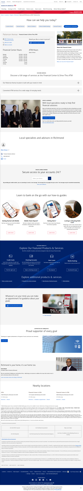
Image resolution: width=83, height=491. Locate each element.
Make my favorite (8, 44)
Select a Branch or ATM (76, 12)
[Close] (80, 487)
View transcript (47, 315)
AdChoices (64, 471)
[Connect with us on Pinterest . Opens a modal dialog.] (43, 480)
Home (2, 15)
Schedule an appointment (36, 43)
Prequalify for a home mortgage (29, 281)
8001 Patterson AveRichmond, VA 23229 (9, 39)
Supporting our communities (71, 26)
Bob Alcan (4, 150)
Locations (7, 15)
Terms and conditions (41, 184)
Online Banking (66, 281)
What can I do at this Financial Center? (65, 61)
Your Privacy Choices (74, 471)
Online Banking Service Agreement (9, 439)
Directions (3, 399)
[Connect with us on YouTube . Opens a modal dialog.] (50, 480)
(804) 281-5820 (8, 42)
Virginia (11, 15)
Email (5, 158)
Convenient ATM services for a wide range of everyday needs (41, 90)
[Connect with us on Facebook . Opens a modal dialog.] (32, 480)
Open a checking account (31, 270)
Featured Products (57, 26)
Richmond (16, 15)
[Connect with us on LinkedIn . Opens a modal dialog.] (40, 480)
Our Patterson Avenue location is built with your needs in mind (41, 83)
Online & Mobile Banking (44, 26)
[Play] (59, 304)
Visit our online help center (48, 122)
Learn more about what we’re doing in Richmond (11, 377)
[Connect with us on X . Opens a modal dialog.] (47, 480)
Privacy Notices (58, 489)
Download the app (72, 270)
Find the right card (10, 270)
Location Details (9, 26)
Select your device (37, 178)
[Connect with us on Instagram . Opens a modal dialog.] (36, 480)
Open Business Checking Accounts (49, 281)
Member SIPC (78, 445)
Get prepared (52, 270)
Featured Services (20, 26)
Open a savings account (7, 281)
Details (8, 399)
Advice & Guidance (32, 26)
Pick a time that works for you (15, 305)
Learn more (10, 232)
